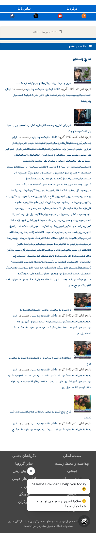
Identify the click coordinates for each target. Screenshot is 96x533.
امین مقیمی (78, 155)
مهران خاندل (79, 262)
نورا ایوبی (31, 267)
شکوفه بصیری (41, 226)
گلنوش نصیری (78, 250)
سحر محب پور (28, 208)
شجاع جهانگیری (72, 226)
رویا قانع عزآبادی (50, 196)
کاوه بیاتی (45, 244)
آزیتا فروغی (61, 143)
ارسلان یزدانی (67, 149)
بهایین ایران (29, 167)
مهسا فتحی (66, 262)
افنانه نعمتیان (36, 149)
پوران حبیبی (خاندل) (73, 178)
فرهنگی (24, 494)
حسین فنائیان (41, 184)
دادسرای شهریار (30, 321)
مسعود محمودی (54, 256)
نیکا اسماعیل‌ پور (71, 387)
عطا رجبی (22, 232)
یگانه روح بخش (76, 285)
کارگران (24, 502)
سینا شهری (39, 220)
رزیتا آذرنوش (34, 190)
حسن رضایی (68, 184)
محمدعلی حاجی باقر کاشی (42, 95)
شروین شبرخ (56, 226)
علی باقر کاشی (79, 238)
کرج (58, 95)
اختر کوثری (22, 143)
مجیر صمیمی (35, 250)
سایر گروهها (24, 463)
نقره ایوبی (66, 267)
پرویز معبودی (38, 172)
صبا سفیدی (69, 232)
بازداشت (33, 161)
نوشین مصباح (18, 267)
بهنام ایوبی (17, 167)
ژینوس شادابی (76, 202)
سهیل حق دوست (28, 214)
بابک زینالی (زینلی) (60, 161)
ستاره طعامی (42, 208)
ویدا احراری (18, 279)
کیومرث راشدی (31, 244)
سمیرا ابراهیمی (59, 214)
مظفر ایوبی (40, 256)
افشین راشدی (51, 149)
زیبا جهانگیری (18, 196)
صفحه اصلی (72, 456)
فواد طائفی (55, 244)
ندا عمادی (32, 262)
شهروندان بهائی (62, 381)
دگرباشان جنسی (24, 456)
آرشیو (49, 89)
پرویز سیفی (52, 172)
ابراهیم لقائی (48, 143)
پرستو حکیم (65, 172)
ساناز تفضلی (75, 208)
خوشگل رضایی (77, 190)
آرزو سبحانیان (74, 143)
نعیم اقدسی (79, 267)
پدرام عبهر (78, 172)
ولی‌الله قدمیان (32, 279)
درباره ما (72, 8)
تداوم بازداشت (18, 375)
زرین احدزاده (33, 196)
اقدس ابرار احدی (19, 149)
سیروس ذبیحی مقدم (57, 220)
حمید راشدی (27, 184)
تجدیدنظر (55, 178)
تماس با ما (24, 8)
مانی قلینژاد (48, 250)
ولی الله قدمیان (48, 279)
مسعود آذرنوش (71, 256)
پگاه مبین (26, 172)
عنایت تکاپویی (64, 238)
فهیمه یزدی (66, 95)
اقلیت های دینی (35, 89)
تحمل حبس (43, 178)
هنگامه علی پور (34, 273)
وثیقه (84, 101)
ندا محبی (22, 262)
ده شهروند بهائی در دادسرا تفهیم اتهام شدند (45, 310)
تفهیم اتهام (46, 321)
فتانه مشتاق (49, 238)
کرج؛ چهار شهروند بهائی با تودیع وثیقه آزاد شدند (43, 83)
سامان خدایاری (47, 202)
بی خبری (30, 375)
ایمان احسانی (27, 155)
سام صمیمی (61, 202)
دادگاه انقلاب (62, 190)
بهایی (75, 95)
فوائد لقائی (67, 244)
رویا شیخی (64, 196)
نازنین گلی (55, 262)
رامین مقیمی (48, 190)
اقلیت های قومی (24, 479)
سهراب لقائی (44, 214)
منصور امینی (27, 256)
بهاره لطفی (47, 167)
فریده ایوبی (20, 238)
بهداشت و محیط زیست (72, 463)
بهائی (80, 95)
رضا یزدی (22, 190)
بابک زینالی (77, 161)
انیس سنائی (65, 155)
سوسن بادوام (76, 220)
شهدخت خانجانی (24, 226)
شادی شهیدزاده (24, 220)
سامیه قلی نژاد (30, 202)
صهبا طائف (46, 232)
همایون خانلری (50, 273)
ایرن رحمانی (40, 155)
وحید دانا (62, 279)
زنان (24, 486)
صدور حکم (57, 232)
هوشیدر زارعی (75, 279)
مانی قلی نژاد (62, 250)
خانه (83, 46)
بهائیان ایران (71, 167)
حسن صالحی (55, 184)
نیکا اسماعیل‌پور (67, 273)
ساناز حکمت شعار (59, 208)
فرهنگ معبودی (35, 238)
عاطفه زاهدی (34, 232)
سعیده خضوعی (76, 214)
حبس (77, 184)
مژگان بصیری (21, 250)
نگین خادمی (43, 267)
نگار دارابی (55, 267)
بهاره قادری (58, 167)
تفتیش (34, 178)
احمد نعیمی (34, 143)
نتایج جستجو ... (80, 58)
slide (57, 89)
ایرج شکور (53, 155)
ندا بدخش (43, 262)
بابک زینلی (43, 161)
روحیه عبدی (76, 196)
